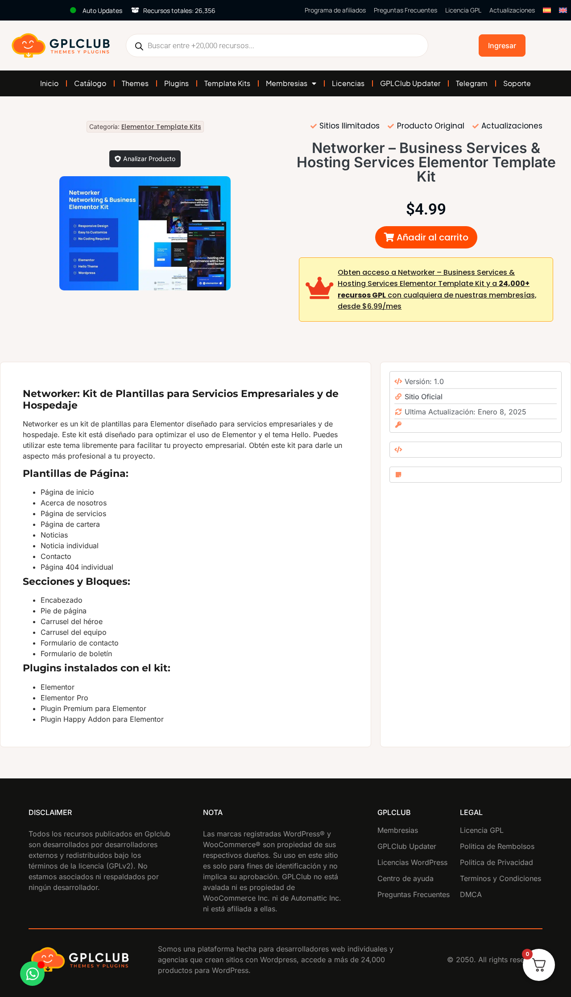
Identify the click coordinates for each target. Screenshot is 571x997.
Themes (135, 83)
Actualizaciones (512, 10)
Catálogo (90, 83)
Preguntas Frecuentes (405, 10)
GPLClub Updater (410, 83)
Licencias (348, 83)
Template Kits (227, 83)
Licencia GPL (463, 10)
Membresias (286, 83)
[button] (426, 237)
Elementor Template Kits (161, 126)
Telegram (472, 83)
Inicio (49, 83)
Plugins (176, 83)
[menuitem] (547, 10)
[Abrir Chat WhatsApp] (32, 973)
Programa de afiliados (335, 10)
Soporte (517, 83)
